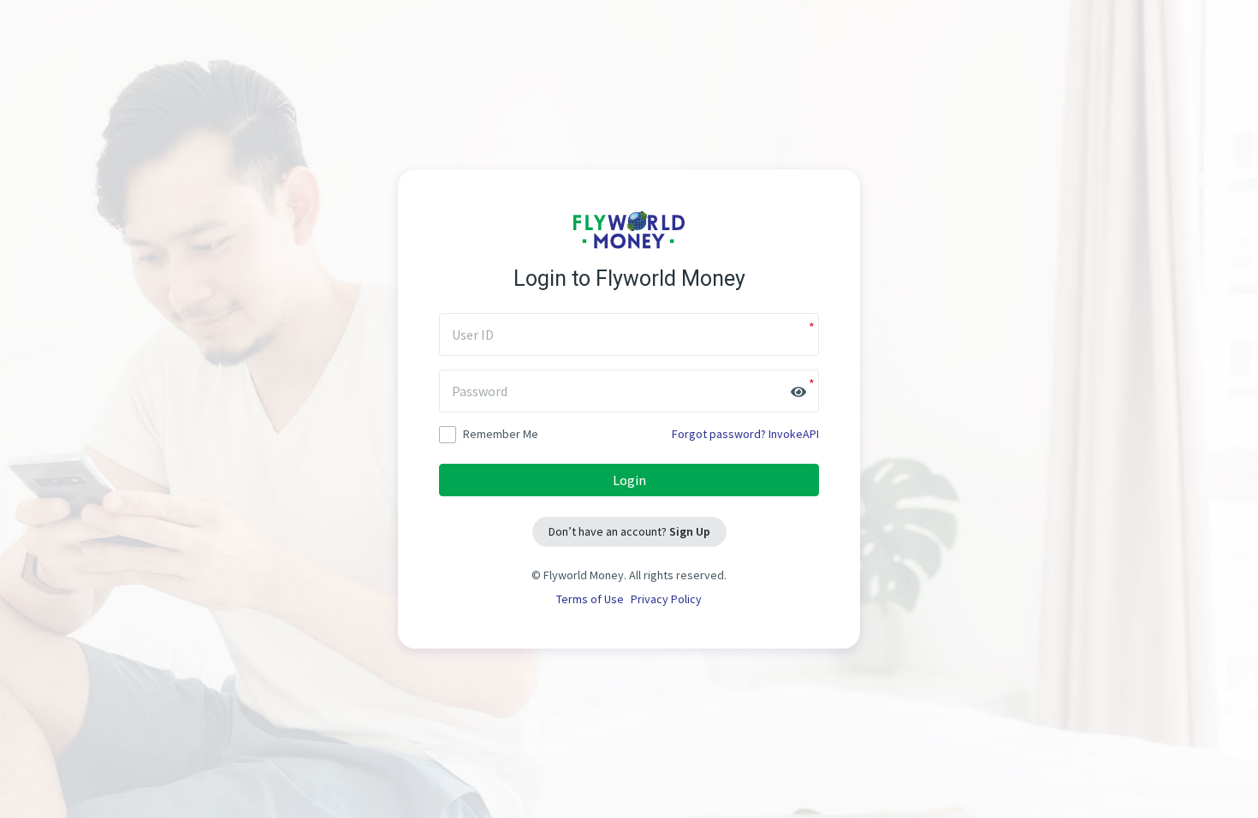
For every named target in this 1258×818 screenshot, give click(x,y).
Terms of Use (590, 599)
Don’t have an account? (629, 531)
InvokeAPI (793, 434)
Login (629, 480)
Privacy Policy (666, 599)
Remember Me (500, 434)
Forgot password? (719, 434)
